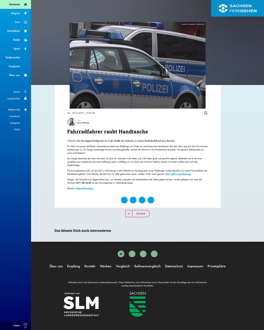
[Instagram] (143, 254)
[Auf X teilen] (133, 200)
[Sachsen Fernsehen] (237, 8)
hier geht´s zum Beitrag (178, 174)
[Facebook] (132, 254)
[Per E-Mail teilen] (151, 200)
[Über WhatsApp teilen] (142, 200)
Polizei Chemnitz (84, 188)
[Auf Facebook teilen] (124, 200)
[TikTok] (154, 254)
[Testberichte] (121, 254)
